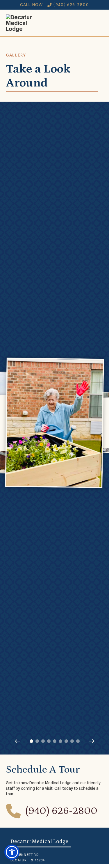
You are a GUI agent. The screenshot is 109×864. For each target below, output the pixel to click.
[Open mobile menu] (70, 23)
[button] (12, 852)
